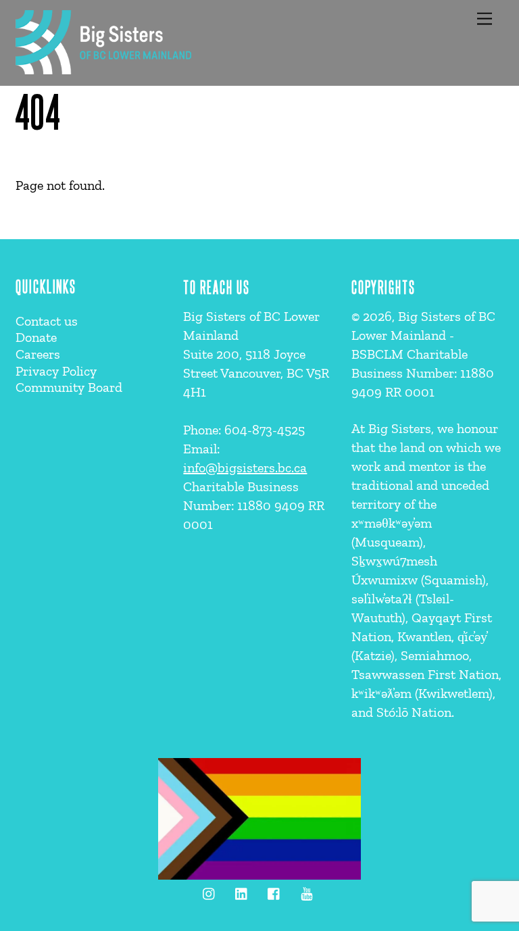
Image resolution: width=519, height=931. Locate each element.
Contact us (47, 321)
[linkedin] (241, 891)
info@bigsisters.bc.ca (245, 467)
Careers (38, 354)
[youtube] (306, 891)
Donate (36, 337)
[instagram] (209, 891)
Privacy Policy (56, 371)
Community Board (69, 387)
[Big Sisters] (103, 68)
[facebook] (274, 891)
